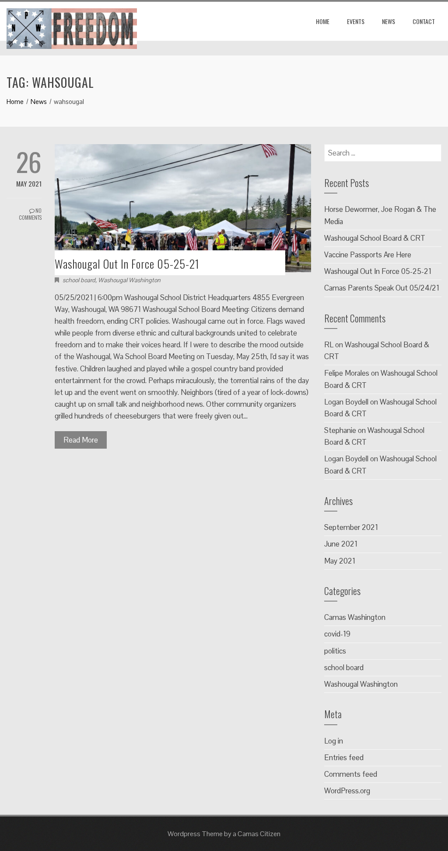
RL (328, 344)
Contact (424, 21)
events (355, 21)
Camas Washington (354, 617)
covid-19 (337, 634)
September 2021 (351, 527)
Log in (333, 741)
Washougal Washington (129, 280)
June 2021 (340, 544)
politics (335, 651)
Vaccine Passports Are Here (367, 254)
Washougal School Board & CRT (374, 238)
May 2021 (339, 561)
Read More (80, 440)
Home (322, 21)
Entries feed (344, 757)
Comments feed (350, 774)
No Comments (30, 214)
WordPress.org (347, 791)
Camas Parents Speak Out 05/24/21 (381, 288)
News (388, 21)
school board (79, 280)
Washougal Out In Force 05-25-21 (127, 263)
